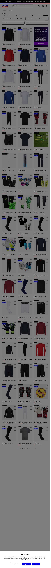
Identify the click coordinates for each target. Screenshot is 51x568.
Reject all (26, 564)
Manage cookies (16, 564)
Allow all (36, 564)
